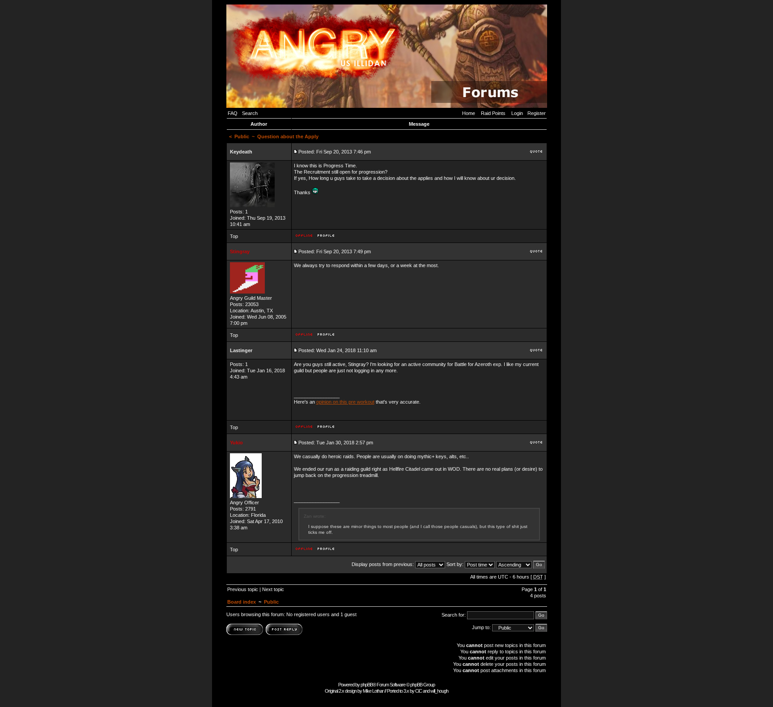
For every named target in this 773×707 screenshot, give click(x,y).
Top (234, 236)
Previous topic (242, 589)
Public (241, 136)
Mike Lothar (373, 691)
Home (468, 113)
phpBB (367, 684)
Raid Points (493, 113)
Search (250, 113)
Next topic (273, 589)
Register (536, 113)
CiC (418, 691)
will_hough (439, 691)
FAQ (233, 113)
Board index (241, 602)
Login (517, 113)
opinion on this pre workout (345, 402)
